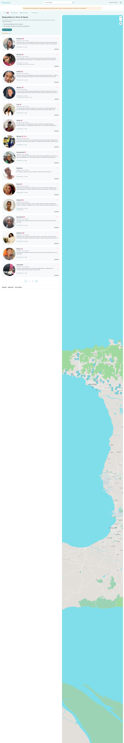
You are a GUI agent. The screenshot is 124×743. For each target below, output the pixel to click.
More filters (35, 12)
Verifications (24, 12)
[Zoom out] (120, 20)
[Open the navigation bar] (120, 2)
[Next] (36, 281)
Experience (15, 12)
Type (6, 12)
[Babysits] (6, 2)
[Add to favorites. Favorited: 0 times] (57, 39)
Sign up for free (7, 29)
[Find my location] (120, 23)
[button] (66, 370)
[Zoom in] (120, 17)
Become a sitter (113, 2)
